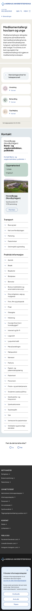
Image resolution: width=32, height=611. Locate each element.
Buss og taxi (12, 225)
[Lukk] (27, 570)
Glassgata (11, 312)
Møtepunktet (12, 352)
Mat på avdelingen (14, 347)
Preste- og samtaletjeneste (17, 386)
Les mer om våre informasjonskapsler (14, 580)
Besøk (10, 265)
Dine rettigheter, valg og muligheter (16, 295)
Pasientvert (12, 375)
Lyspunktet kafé (13, 341)
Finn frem (12, 210)
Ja (13, 447)
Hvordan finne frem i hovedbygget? (14, 324)
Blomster (11, 282)
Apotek (10, 260)
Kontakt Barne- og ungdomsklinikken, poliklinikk (14, 158)
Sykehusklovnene (14, 404)
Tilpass (16, 604)
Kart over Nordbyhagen (16, 230)
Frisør (10, 307)
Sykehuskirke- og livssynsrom (14, 398)
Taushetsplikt (12, 410)
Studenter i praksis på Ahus (17, 392)
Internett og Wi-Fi (14, 330)
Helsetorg (11, 318)
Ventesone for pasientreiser (17, 420)
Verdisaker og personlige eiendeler (16, 427)
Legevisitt (11, 336)
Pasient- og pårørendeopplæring (15, 369)
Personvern (12, 381)
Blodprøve (11, 276)
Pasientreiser (12, 241)
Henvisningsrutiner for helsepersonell (17, 76)
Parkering (11, 236)
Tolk (9, 415)
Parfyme (11, 363)
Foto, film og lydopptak (16, 301)
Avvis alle (16, 599)
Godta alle (16, 594)
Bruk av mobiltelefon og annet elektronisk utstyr (16, 288)
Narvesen (11, 357)
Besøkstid (11, 271)
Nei (21, 447)
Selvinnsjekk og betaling (16, 247)
